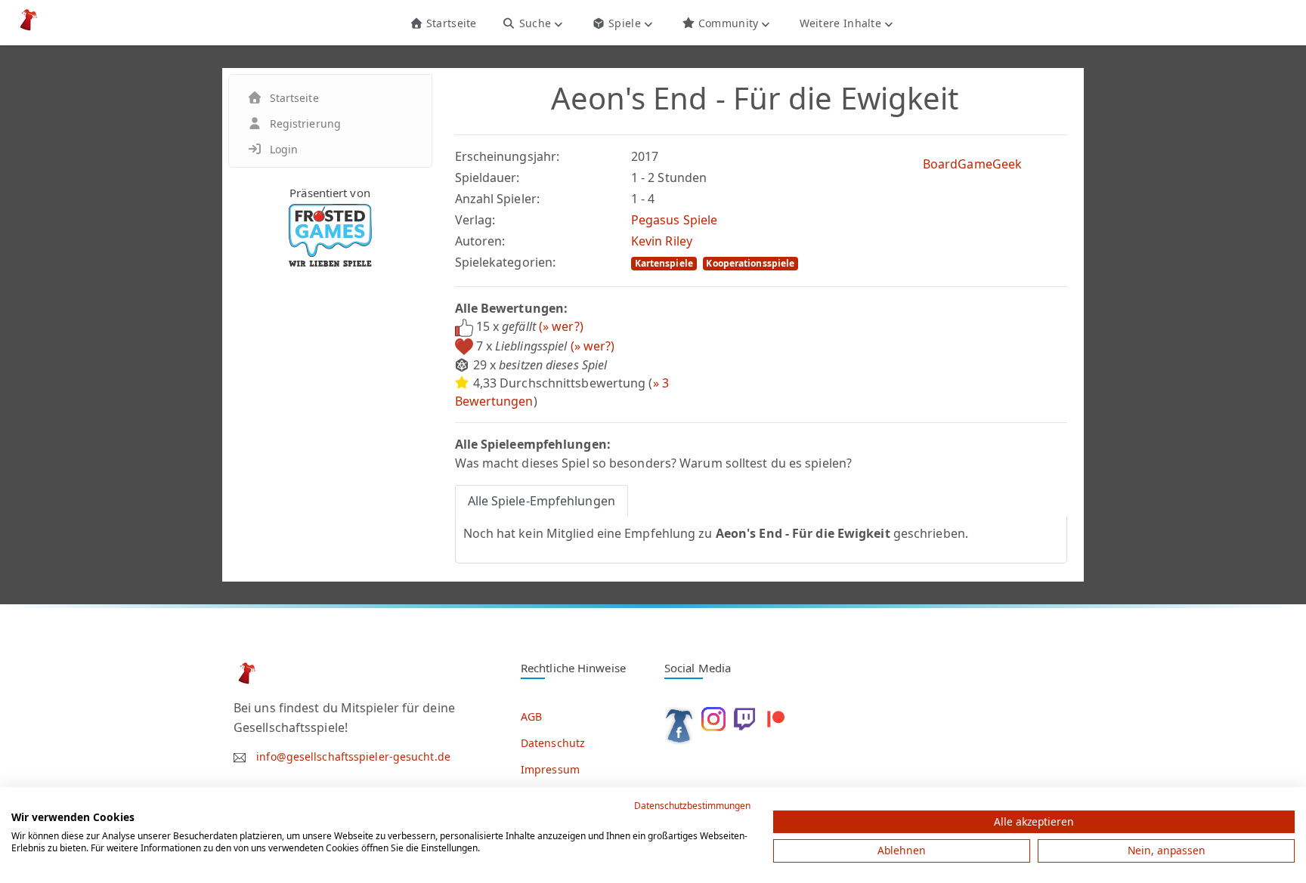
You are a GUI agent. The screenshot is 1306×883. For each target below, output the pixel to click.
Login (284, 149)
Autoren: (480, 241)
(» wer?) (561, 326)
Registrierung (305, 123)
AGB (531, 716)
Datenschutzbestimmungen (692, 805)
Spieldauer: (487, 177)
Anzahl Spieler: (497, 198)
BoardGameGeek (972, 164)
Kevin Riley (661, 241)
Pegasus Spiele (674, 219)
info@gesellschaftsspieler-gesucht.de (353, 756)
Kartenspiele (664, 263)
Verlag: (475, 219)
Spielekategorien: (505, 262)
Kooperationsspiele (750, 263)
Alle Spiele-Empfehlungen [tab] (541, 500)
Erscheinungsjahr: (507, 156)
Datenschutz (553, 743)
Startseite (449, 23)
